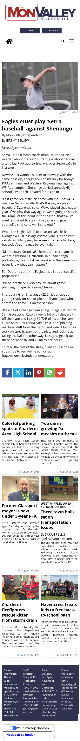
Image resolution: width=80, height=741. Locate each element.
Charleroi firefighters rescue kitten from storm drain (19, 612)
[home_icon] (9, 41)
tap (71, 41)
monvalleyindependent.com (11, 689)
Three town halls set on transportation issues (57, 519)
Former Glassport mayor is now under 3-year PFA (19, 511)
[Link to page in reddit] (60, 372)
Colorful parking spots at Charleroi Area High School (20, 429)
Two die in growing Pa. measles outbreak (59, 429)
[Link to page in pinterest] (39, 372)
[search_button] (63, 41)
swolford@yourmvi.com (31, 693)
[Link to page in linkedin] (28, 372)
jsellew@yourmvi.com (30, 710)
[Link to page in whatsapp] (49, 372)
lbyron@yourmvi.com (49, 696)
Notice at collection (21, 735)
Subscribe (51, 30)
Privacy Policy (11, 715)
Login (29, 30)
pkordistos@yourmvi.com (49, 713)
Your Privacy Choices (33, 728)
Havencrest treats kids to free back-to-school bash (59, 610)
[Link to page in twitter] (18, 372)
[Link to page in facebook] (7, 372)
